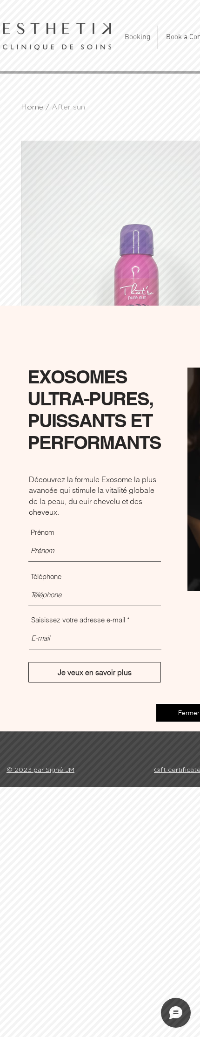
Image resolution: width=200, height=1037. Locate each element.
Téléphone (46, 576)
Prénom (42, 532)
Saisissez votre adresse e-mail (78, 619)
